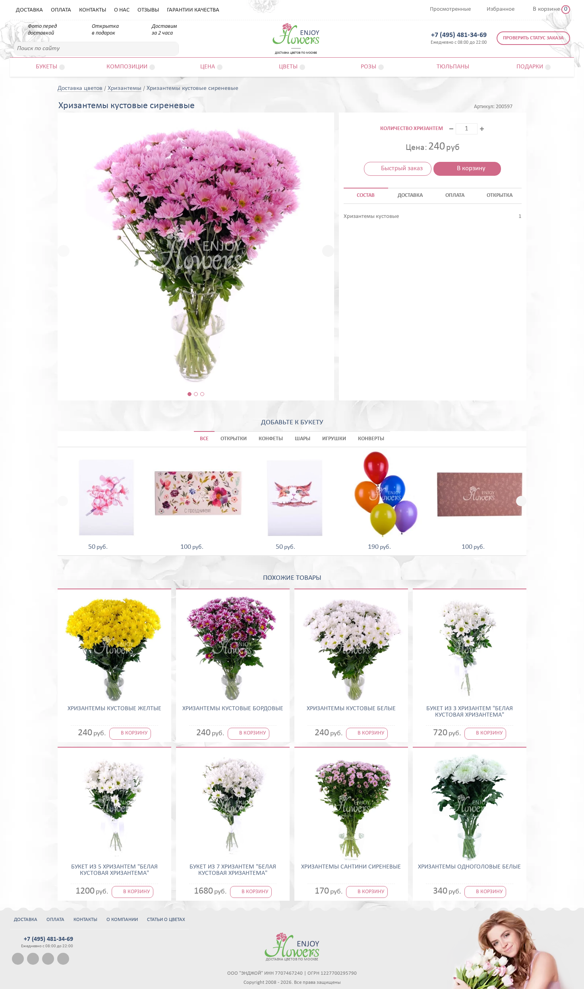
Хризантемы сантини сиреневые (351, 867)
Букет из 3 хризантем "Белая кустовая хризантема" (469, 711)
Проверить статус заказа (533, 38)
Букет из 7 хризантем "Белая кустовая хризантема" (233, 870)
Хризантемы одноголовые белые (469, 867)
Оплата (61, 10)
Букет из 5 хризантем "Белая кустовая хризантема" (114, 870)
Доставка (29, 10)
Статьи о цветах (166, 919)
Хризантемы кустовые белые (351, 708)
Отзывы (148, 10)
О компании (122, 919)
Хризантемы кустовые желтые (114, 708)
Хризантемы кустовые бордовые (232, 708)
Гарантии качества (193, 10)
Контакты (92, 10)
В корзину (471, 168)
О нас (122, 10)
